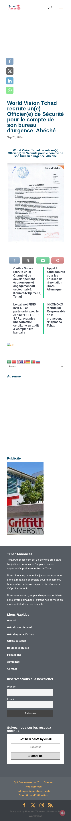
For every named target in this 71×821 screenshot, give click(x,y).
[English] (19, 361)
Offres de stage (16, 640)
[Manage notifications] (62, 813)
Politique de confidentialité (33, 791)
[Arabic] (9, 361)
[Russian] (38, 361)
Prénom (11, 686)
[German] (28, 361)
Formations (14, 654)
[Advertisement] (35, 52)
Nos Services (33, 786)
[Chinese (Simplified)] (14, 361)
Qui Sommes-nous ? (26, 782)
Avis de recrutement (19, 627)
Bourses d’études (18, 647)
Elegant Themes (35, 811)
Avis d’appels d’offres (20, 634)
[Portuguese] (33, 361)
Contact (12, 668)
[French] (23, 361)
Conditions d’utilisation (33, 795)
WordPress (35, 815)
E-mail (10, 699)
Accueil (11, 620)
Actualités (13, 661)
